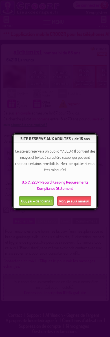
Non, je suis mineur (74, 201)
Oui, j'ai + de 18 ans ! (36, 201)
